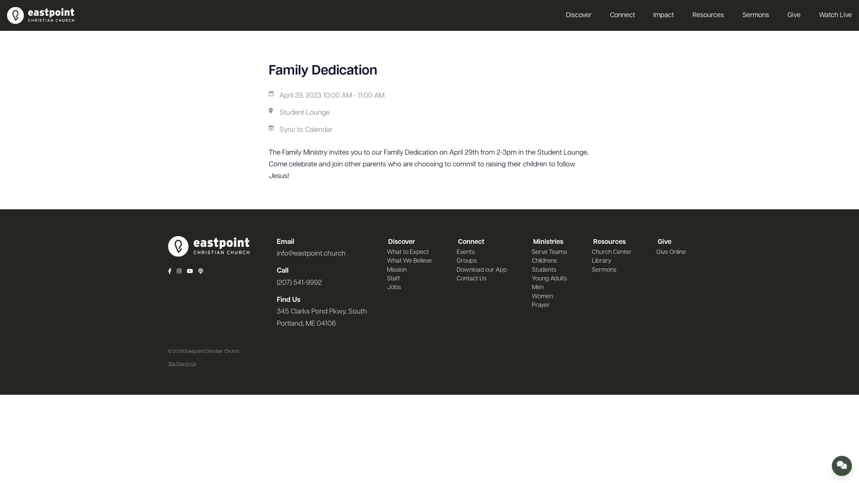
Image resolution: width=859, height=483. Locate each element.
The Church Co (182, 364)
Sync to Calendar (306, 129)
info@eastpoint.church (311, 253)
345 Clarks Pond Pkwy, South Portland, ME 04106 (322, 317)
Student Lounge (305, 112)
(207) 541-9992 (299, 282)
